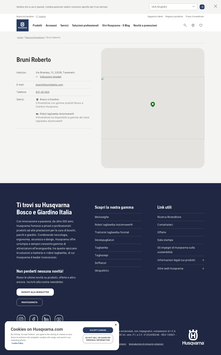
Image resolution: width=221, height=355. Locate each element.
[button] (37, 25)
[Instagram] (21, 319)
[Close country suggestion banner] (215, 6)
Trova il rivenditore (195, 16)
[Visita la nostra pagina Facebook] (33, 319)
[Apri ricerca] (185, 25)
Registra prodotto (174, 16)
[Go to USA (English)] (202, 7)
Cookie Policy (17, 343)
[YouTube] (58, 319)
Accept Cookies (98, 330)
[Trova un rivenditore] (193, 25)
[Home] (23, 25)
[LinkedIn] (46, 319)
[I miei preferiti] (200, 25)
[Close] (116, 324)
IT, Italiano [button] (41, 16)
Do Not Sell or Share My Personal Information (97, 339)
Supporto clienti (155, 16)
